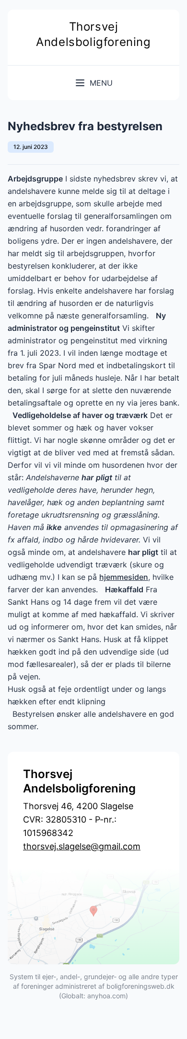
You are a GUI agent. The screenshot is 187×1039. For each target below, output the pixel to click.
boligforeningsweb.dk (140, 986)
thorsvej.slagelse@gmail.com (81, 846)
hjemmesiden (123, 577)
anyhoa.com (106, 996)
